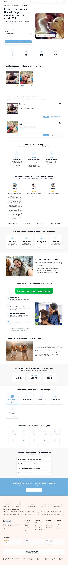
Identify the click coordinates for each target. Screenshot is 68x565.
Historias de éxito (49, 525)
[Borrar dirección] (29, 29)
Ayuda (34, 1)
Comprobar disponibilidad (55, 116)
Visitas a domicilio (38, 529)
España (9, 5)
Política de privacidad (31, 559)
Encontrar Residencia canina (19, 41)
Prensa (58, 526)
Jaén (12, 5)
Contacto (58, 528)
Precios (26, 531)
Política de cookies (61, 559)
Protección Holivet (21, 1)
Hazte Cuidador (57, 1)
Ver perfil (46, 116)
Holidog (5, 5)
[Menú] (63, 2)
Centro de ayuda (49, 527)
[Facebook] (4, 528)
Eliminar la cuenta (39, 559)
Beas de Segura (16, 5)
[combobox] (19, 29)
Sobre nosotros (59, 522)
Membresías (29, 1)
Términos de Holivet (54, 559)
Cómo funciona (14, 1)
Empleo (58, 524)
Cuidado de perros (38, 525)
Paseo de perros (38, 527)
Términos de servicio (46, 559)
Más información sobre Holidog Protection (19, 330)
